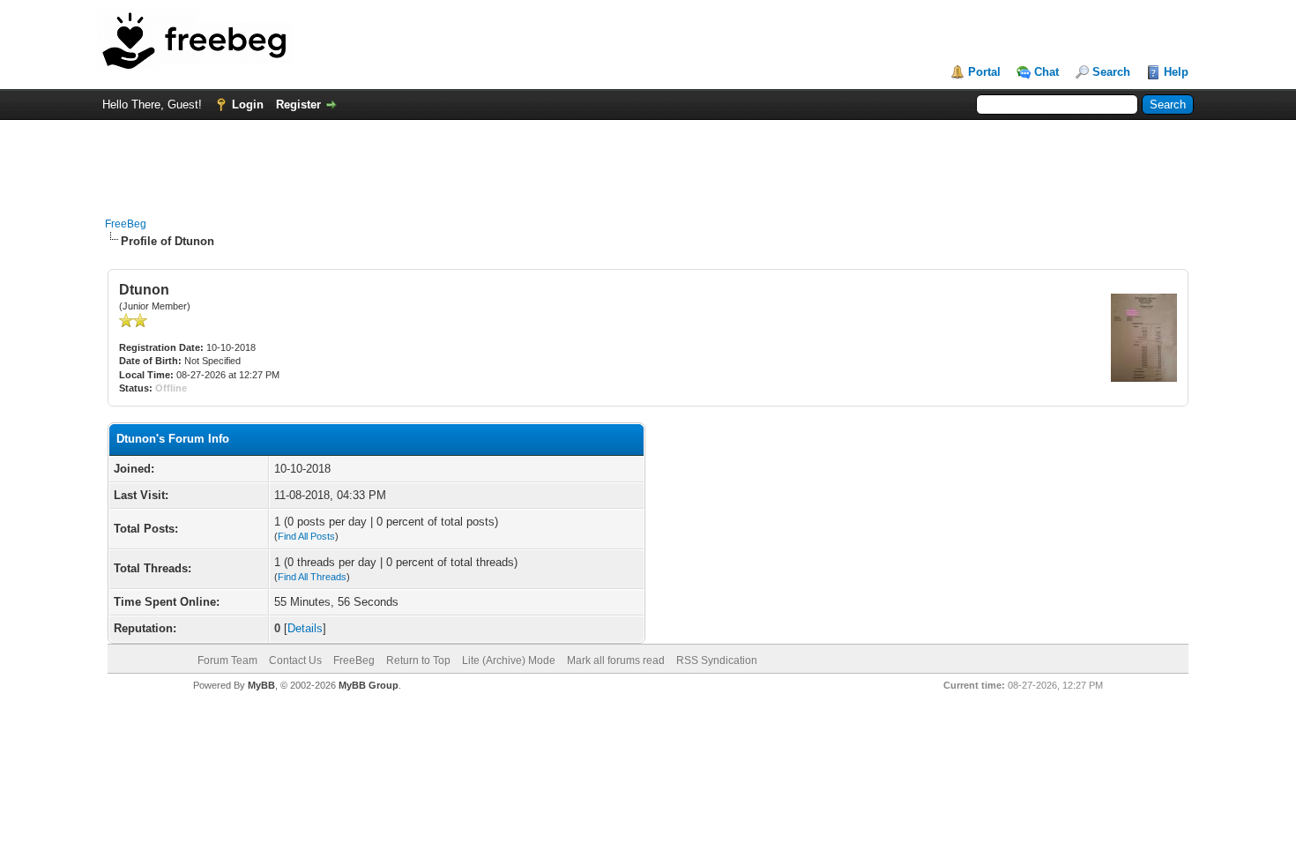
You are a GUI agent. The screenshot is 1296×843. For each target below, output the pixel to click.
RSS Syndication (716, 660)
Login (248, 104)
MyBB (261, 685)
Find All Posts (306, 536)
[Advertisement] (648, 159)
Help (1176, 71)
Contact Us (295, 660)
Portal (984, 71)
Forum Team (227, 660)
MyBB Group (368, 685)
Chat (1046, 71)
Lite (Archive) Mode (508, 660)
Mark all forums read (616, 660)
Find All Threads (312, 576)
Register (298, 104)
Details (305, 628)
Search (1111, 71)
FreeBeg (125, 224)
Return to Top (418, 660)
